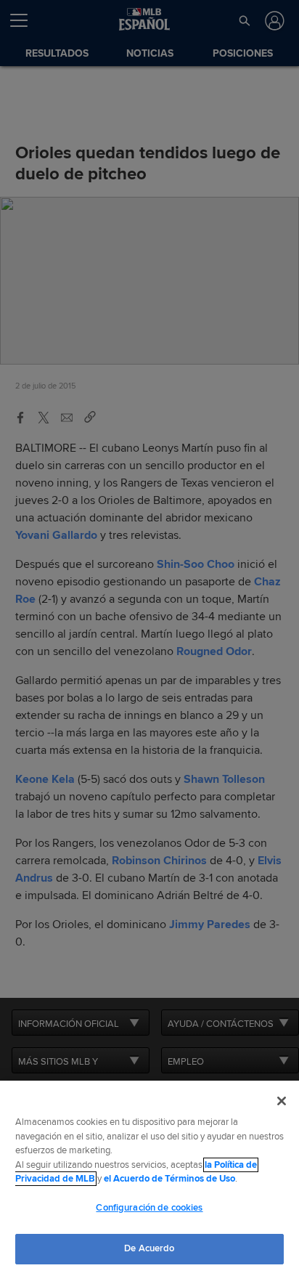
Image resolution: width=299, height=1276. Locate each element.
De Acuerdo (149, 1248)
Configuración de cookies (149, 1208)
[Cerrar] (282, 1101)
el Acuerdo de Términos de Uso (169, 1178)
